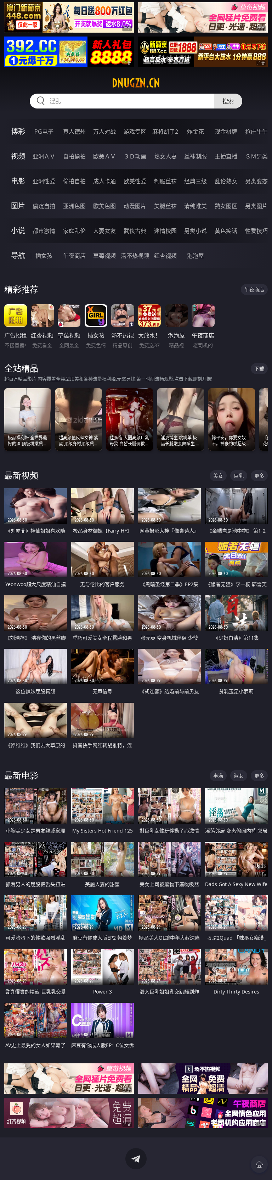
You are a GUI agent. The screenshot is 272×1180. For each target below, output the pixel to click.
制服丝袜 (165, 181)
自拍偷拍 (74, 156)
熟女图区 (226, 206)
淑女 (239, 775)
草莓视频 (104, 256)
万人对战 (104, 131)
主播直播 (226, 156)
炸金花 (195, 131)
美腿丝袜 (165, 206)
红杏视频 (165, 256)
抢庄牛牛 (256, 131)
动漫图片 (135, 206)
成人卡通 (104, 181)
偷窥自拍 (44, 206)
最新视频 (21, 475)
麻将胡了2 (165, 131)
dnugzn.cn (136, 83)
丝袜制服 (195, 156)
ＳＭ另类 (256, 156)
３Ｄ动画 (135, 156)
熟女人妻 (165, 156)
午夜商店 (74, 256)
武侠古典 (135, 231)
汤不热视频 (135, 256)
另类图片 (256, 206)
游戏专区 (135, 131)
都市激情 (44, 231)
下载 (259, 368)
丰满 (218, 775)
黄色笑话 (226, 231)
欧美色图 (104, 206)
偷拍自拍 (74, 181)
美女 (218, 475)
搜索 (228, 101)
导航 (18, 255)
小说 (18, 230)
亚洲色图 (74, 206)
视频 (18, 156)
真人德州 (74, 131)
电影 (18, 181)
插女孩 (43, 256)
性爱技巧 (256, 231)
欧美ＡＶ (104, 156)
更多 (259, 475)
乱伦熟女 (226, 181)
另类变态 (256, 181)
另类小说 (195, 231)
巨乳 (239, 475)
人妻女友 (104, 231)
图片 (18, 206)
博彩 (18, 131)
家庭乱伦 (74, 231)
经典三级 (195, 181)
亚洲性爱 (44, 181)
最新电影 (21, 775)
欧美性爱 (135, 181)
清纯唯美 (195, 206)
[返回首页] (259, 1164)
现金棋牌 (226, 131)
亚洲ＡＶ (44, 156)
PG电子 (43, 131)
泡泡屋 (195, 256)
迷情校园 (165, 231)
